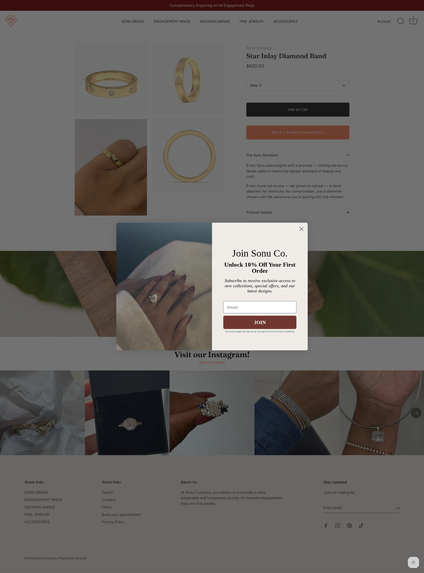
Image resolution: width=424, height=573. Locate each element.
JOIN (260, 322)
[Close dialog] (301, 229)
